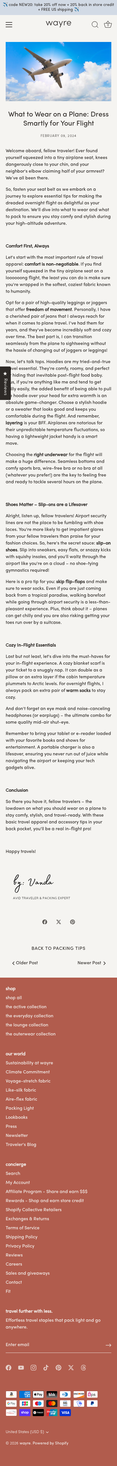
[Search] (95, 25)
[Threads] (83, 1367)
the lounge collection (27, 1025)
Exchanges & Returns (27, 1219)
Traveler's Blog (21, 1145)
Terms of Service (22, 1228)
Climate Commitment (28, 1072)
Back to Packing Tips (58, 948)
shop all (14, 998)
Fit (8, 1291)
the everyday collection (29, 1016)
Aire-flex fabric (21, 1099)
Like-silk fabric (21, 1090)
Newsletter (17, 1136)
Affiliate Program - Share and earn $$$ (46, 1192)
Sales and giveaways (28, 1273)
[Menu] (9, 24)
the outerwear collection (31, 1034)
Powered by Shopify (50, 1443)
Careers (14, 1264)
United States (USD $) (25, 1432)
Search (13, 1173)
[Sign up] (108, 1345)
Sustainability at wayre (29, 1063)
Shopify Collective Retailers (34, 1210)
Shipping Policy (21, 1237)
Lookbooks (17, 1117)
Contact (14, 1282)
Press (11, 1126)
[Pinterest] (58, 1367)
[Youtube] (21, 1367)
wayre (25, 1443)
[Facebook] (8, 1367)
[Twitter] (71, 1367)
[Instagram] (33, 1367)
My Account (18, 1183)
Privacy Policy (20, 1246)
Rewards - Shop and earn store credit (45, 1201)
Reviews (14, 1255)
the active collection (26, 1007)
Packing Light (20, 1108)
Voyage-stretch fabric (28, 1081)
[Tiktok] (46, 1367)
